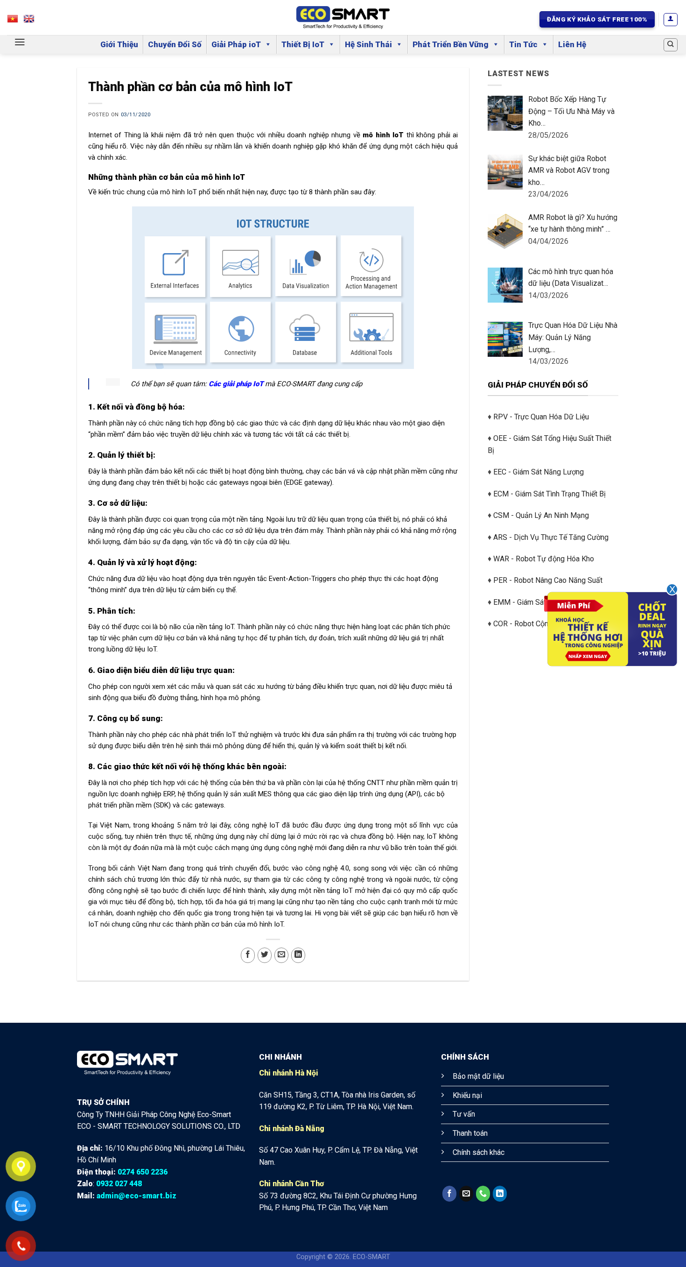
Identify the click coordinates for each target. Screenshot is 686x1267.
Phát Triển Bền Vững (451, 44)
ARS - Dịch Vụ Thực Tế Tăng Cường (551, 537)
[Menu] (20, 42)
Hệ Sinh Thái (368, 44)
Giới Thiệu (119, 44)
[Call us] (483, 1194)
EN (33, 21)
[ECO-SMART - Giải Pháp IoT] (343, 17)
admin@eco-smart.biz (136, 1195)
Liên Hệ (572, 44)
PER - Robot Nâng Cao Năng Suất (547, 580)
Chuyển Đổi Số (175, 44)
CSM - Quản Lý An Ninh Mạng (541, 515)
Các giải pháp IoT (236, 384)
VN (17, 21)
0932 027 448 (119, 1183)
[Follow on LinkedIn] (500, 1194)
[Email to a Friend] (281, 955)
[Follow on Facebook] (449, 1194)
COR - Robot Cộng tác (528, 623)
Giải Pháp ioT (236, 44)
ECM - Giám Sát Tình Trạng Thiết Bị (549, 493)
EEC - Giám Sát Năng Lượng (538, 471)
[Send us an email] (466, 1194)
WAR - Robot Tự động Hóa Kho (543, 558)
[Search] (671, 44)
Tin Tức (523, 44)
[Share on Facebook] (248, 955)
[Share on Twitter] (265, 955)
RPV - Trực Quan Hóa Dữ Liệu (541, 416)
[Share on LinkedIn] (298, 955)
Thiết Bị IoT (302, 44)
